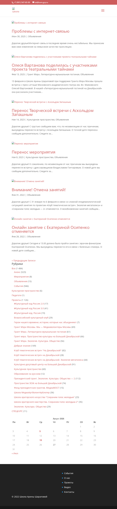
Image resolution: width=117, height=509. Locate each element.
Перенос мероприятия (33, 152)
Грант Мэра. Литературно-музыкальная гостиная (53, 74)
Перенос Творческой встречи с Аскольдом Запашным (53, 112)
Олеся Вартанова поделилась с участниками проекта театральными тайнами (54, 67)
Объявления (34, 36)
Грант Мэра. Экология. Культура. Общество (37, 341)
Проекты (16, 300)
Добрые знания (22, 345)
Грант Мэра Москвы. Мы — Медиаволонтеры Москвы (42, 327)
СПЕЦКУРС (17, 411)
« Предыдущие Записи (23, 260)
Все (13, 268)
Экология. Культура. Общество (30, 406)
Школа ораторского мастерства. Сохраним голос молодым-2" (46, 401)
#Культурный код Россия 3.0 (29, 308)
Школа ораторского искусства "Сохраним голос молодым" (44, 397)
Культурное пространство (41, 119)
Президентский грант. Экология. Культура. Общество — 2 (44, 378)
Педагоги (16, 295)
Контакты (69, 491)
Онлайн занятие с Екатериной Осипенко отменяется (51, 229)
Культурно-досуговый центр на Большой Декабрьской (42, 364)
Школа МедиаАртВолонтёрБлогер (32, 392)
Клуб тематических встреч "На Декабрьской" (37, 350)
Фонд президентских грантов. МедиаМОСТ (36, 387)
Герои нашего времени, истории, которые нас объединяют (45, 322)
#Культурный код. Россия (27, 313)
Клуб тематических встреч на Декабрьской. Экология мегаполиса (48, 359)
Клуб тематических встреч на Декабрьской (36, 355)
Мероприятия (21, 276)
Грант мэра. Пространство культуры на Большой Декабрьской (47, 336)
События (18, 286)
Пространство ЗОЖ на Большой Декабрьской (38, 383)
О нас (67, 478)
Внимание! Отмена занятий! (39, 189)
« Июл (15, 453)
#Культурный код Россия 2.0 (29, 303)
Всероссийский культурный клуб (31, 317)
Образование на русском (27, 373)
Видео (67, 487)
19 (40, 440)
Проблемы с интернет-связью (40, 31)
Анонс (17, 272)
